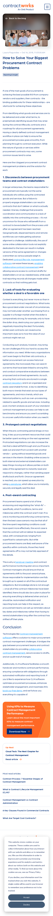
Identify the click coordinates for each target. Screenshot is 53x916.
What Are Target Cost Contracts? (19, 818)
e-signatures (14, 484)
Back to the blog (17, 18)
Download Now (17, 731)
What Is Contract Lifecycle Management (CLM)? (23, 791)
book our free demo (12, 690)
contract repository (12, 383)
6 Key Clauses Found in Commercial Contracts (26, 810)
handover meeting (24, 562)
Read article (12, 759)
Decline (26, 904)
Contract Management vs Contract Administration (20, 801)
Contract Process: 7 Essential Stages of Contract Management (23, 780)
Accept (26, 897)
